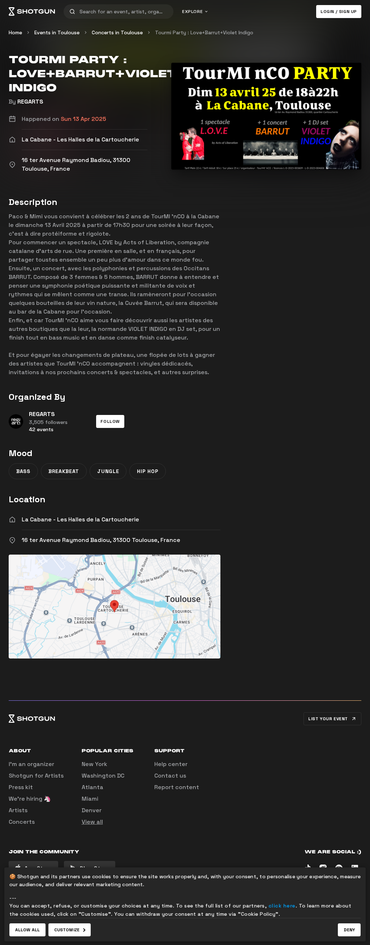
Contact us (170, 775)
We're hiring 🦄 (30, 798)
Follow (110, 421)
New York (94, 764)
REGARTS (30, 101)
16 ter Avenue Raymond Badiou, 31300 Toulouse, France (101, 540)
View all (92, 822)
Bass (23, 471)
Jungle (108, 471)
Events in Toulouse (56, 32)
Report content (176, 787)
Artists (18, 810)
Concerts (22, 822)
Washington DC (103, 775)
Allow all (27, 930)
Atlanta (92, 787)
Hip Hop (147, 471)
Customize (66, 930)
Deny (349, 930)
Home (15, 32)
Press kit (21, 787)
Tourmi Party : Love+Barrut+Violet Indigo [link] (204, 32)
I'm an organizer (31, 764)
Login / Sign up (338, 11)
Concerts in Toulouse (117, 32)
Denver (92, 810)
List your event (328, 719)
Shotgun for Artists (36, 775)
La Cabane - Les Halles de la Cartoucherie (80, 519)
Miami (90, 798)
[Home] (32, 11)
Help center (171, 764)
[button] (110, 421)
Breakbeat (63, 471)
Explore (192, 11)
